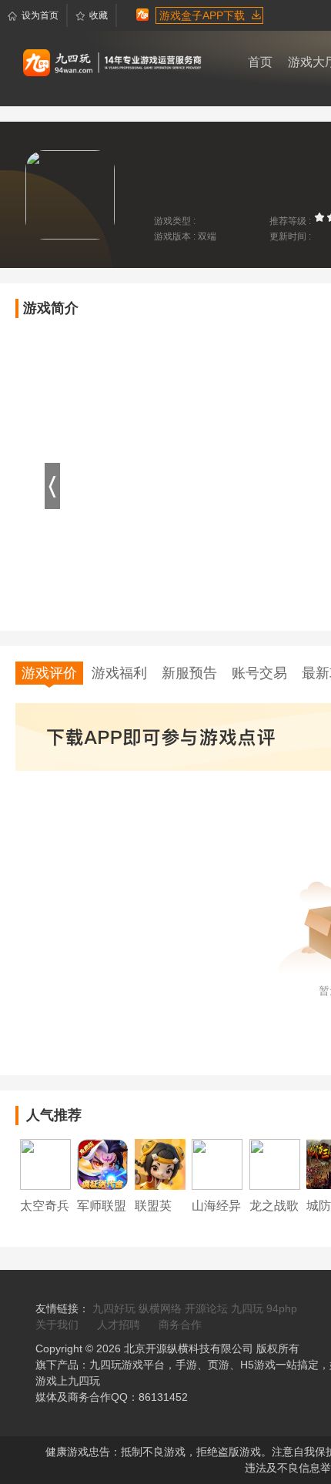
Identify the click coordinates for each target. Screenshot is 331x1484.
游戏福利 (119, 673)
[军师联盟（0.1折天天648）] (102, 1163)
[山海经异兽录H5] (217, 1163)
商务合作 (180, 1324)
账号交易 (259, 673)
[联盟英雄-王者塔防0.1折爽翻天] (160, 1163)
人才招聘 (118, 1324)
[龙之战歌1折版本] (274, 1163)
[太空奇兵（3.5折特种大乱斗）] (45, 1163)
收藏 (98, 15)
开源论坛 (206, 1308)
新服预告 (189, 673)
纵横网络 (160, 1308)
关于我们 (57, 1324)
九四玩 (247, 1308)
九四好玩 (113, 1308)
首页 (260, 62)
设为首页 (40, 15)
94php (281, 1308)
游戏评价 (49, 673)
